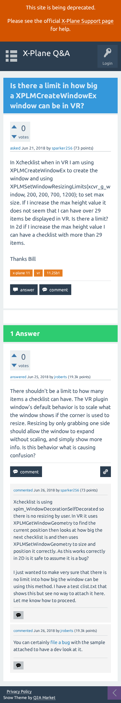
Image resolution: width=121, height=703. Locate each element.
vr (38, 273)
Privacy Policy (19, 692)
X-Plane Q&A (46, 53)
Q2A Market (44, 697)
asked (15, 148)
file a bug (60, 642)
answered (18, 377)
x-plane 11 (21, 273)
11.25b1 (53, 273)
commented (23, 490)
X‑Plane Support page (88, 21)
